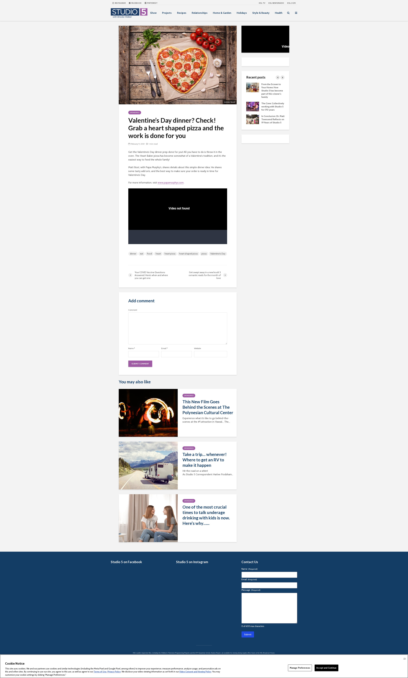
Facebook (136, 3)
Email (164, 348)
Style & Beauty (261, 12)
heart (158, 253)
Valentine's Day (217, 253)
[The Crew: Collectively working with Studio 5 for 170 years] (252, 106)
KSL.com (291, 3)
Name (131, 348)
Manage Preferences (300, 668)
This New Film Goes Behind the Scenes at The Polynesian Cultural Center (207, 407)
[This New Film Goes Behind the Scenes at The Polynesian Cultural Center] (148, 412)
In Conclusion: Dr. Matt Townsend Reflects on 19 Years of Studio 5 (272, 119)
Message (250, 590)
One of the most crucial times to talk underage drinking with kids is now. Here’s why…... (206, 515)
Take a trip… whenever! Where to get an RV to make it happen (204, 460)
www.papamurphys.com (171, 182)
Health (278, 12)
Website (197, 348)
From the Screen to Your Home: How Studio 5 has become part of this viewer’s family (272, 90)
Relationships (200, 12)
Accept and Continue (326, 668)
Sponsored (134, 113)
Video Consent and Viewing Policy (195, 671)
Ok (404, 658)
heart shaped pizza (188, 253)
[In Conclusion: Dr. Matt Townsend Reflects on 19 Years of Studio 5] (252, 119)
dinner (133, 253)
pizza (204, 253)
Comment (132, 310)
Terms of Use (100, 671)
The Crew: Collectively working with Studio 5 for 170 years (272, 106)
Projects (167, 12)
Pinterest (152, 3)
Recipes (181, 12)
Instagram (120, 3)
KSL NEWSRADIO (276, 3)
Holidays (242, 12)
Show (153, 12)
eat (141, 253)
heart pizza (170, 253)
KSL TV (262, 3)
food (149, 253)
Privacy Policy (114, 671)
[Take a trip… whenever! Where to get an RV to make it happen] (148, 465)
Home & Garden (222, 12)
